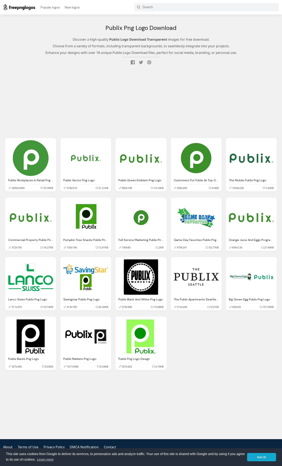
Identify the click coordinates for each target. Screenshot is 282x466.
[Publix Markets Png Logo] (85, 337)
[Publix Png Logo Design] (140, 337)
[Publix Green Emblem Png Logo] (140, 158)
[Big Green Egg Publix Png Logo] (251, 277)
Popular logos (50, 7)
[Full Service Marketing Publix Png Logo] (140, 218)
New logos (72, 7)
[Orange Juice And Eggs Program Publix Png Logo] (251, 218)
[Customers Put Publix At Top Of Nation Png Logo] (196, 158)
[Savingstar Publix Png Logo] (85, 277)
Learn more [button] (45, 459)
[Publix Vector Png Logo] (85, 158)
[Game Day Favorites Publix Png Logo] (196, 218)
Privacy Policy (54, 447)
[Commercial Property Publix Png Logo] (30, 218)
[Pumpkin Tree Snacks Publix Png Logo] (85, 218)
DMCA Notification (84, 447)
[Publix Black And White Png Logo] (140, 277)
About (8, 447)
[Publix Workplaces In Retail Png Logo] (30, 158)
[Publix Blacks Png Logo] (30, 337)
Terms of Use (28, 447)
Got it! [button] (261, 457)
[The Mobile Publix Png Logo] (251, 158)
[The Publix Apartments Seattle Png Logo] (196, 277)
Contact (110, 447)
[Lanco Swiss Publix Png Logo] (30, 277)
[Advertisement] (141, 102)
